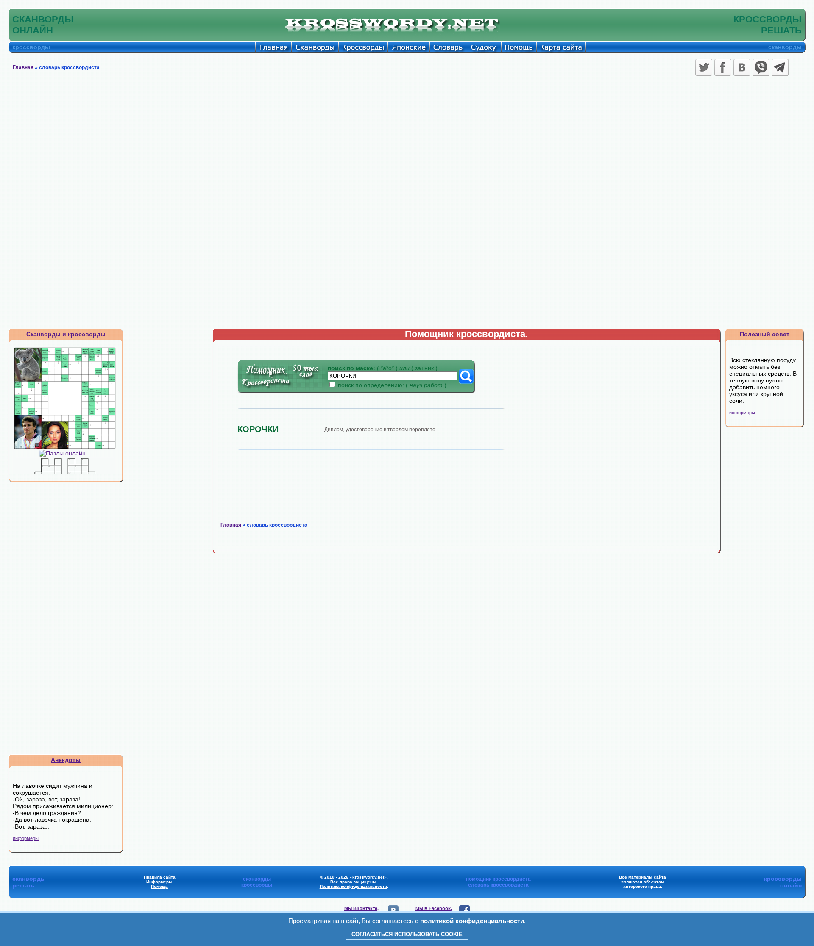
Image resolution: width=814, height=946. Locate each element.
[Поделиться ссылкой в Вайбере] (761, 67)
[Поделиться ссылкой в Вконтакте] (741, 67)
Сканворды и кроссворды (66, 334)
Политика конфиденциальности (353, 886)
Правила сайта (160, 877)
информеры (26, 838)
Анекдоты (66, 759)
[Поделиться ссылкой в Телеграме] (780, 67)
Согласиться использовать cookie (407, 934)
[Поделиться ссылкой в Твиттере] (703, 67)
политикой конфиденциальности (472, 920)
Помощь (159, 886)
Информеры (159, 881)
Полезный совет (764, 334)
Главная (23, 67)
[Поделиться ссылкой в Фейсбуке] (722, 67)
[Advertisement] (407, 142)
